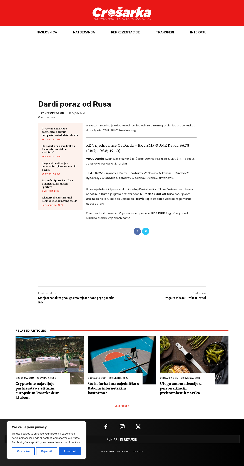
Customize (23, 451)
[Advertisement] (122, 66)
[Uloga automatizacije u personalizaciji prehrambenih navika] (194, 360)
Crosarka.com (54, 112)
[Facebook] (137, 231)
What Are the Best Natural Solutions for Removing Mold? (59, 199)
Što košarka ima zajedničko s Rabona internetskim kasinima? (58, 149)
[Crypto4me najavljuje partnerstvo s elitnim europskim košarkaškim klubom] (50, 360)
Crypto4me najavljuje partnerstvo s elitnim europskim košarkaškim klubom (60, 132)
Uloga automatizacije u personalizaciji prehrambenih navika (59, 166)
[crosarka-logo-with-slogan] (122, 12)
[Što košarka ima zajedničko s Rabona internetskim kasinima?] (122, 360)
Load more (121, 405)
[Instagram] (122, 427)
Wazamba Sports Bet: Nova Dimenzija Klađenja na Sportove (57, 183)
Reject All (46, 451)
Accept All (70, 451)
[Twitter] (145, 231)
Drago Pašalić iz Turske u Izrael (184, 298)
